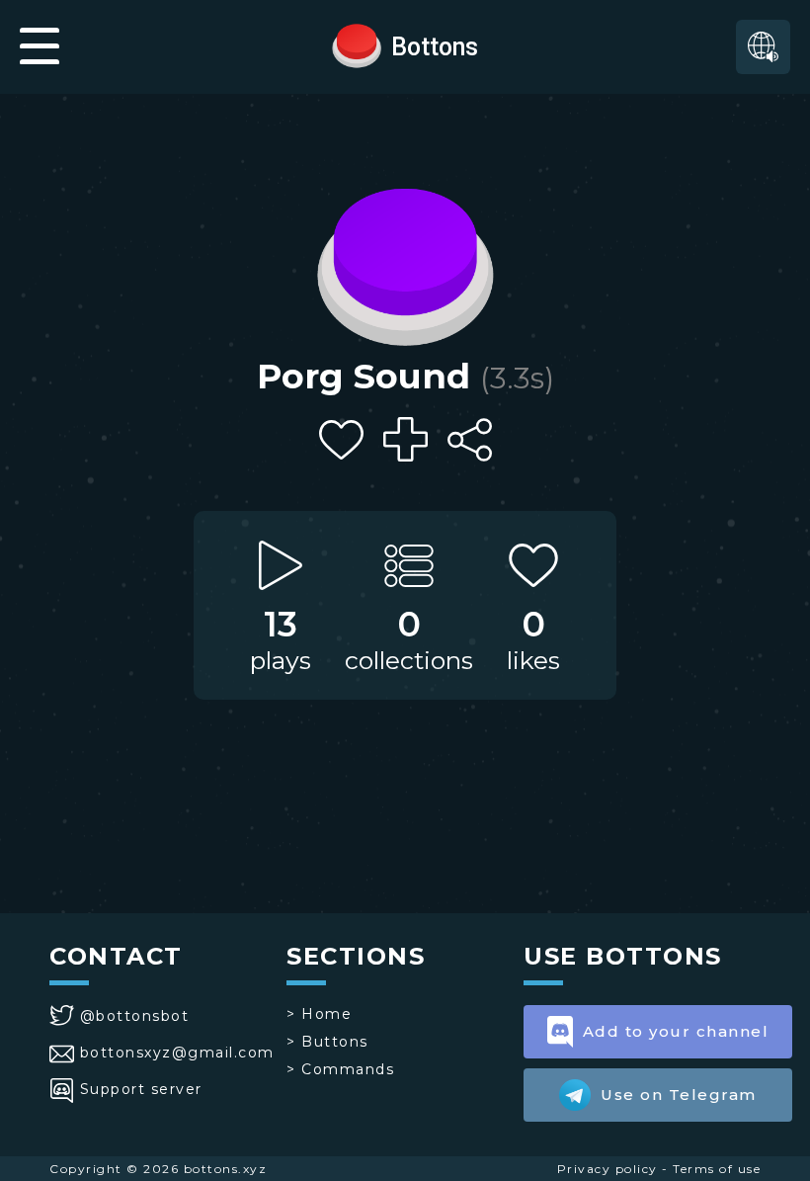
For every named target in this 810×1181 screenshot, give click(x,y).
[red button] (356, 44)
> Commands (340, 1069)
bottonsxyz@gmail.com (177, 1052)
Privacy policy (607, 1168)
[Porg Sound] (405, 262)
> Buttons (327, 1042)
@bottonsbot (134, 1016)
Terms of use (717, 1168)
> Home (319, 1014)
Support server (141, 1089)
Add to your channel (676, 1031)
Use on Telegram (679, 1094)
